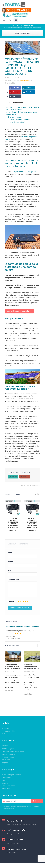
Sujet (10, 570)
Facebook (16, 88)
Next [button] (38, 494)
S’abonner (37, 801)
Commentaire (13, 579)
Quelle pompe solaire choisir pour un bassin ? (12, 666)
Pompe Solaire (35, 486)
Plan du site (6, 789)
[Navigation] (4, 20)
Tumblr (15, 96)
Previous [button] (35, 494)
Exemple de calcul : (15, 117)
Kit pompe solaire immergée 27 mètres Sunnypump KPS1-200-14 (32, 522)
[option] (12, 518)
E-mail (10, 562)
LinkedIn (29, 92)
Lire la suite (9, 691)
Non (25, 477)
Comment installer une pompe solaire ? (31, 666)
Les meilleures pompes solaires (19, 311)
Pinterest (15, 92)
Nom (10, 553)
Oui (14, 477)
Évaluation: (12, 602)
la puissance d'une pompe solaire (26, 172)
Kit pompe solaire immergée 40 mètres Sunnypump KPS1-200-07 (13, 522)
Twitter (28, 88)
